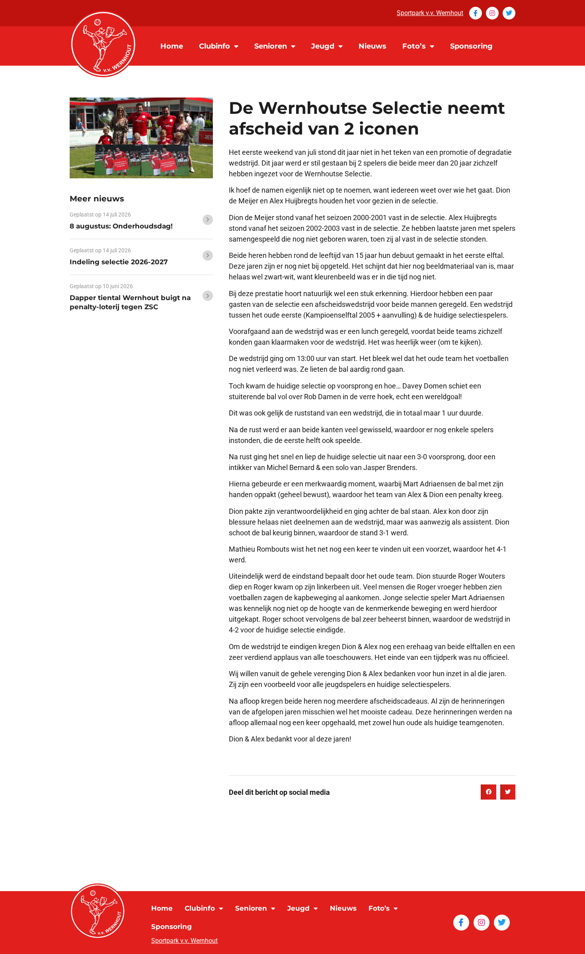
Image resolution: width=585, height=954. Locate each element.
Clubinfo (214, 46)
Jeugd (322, 46)
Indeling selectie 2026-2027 (119, 262)
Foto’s (414, 46)
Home (171, 46)
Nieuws (372, 46)
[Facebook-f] (475, 13)
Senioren (270, 46)
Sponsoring (471, 46)
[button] (488, 792)
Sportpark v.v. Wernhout (430, 13)
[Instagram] (492, 13)
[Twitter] (509, 13)
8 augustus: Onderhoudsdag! (121, 226)
